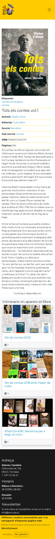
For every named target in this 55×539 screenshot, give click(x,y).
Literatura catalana (12, 101)
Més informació (9, 528)
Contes (20, 134)
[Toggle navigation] (49, 10)
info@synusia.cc (10, 512)
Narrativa (15, 128)
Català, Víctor (18, 116)
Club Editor (18, 122)
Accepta (7, 534)
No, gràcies (21, 534)
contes (5, 105)
